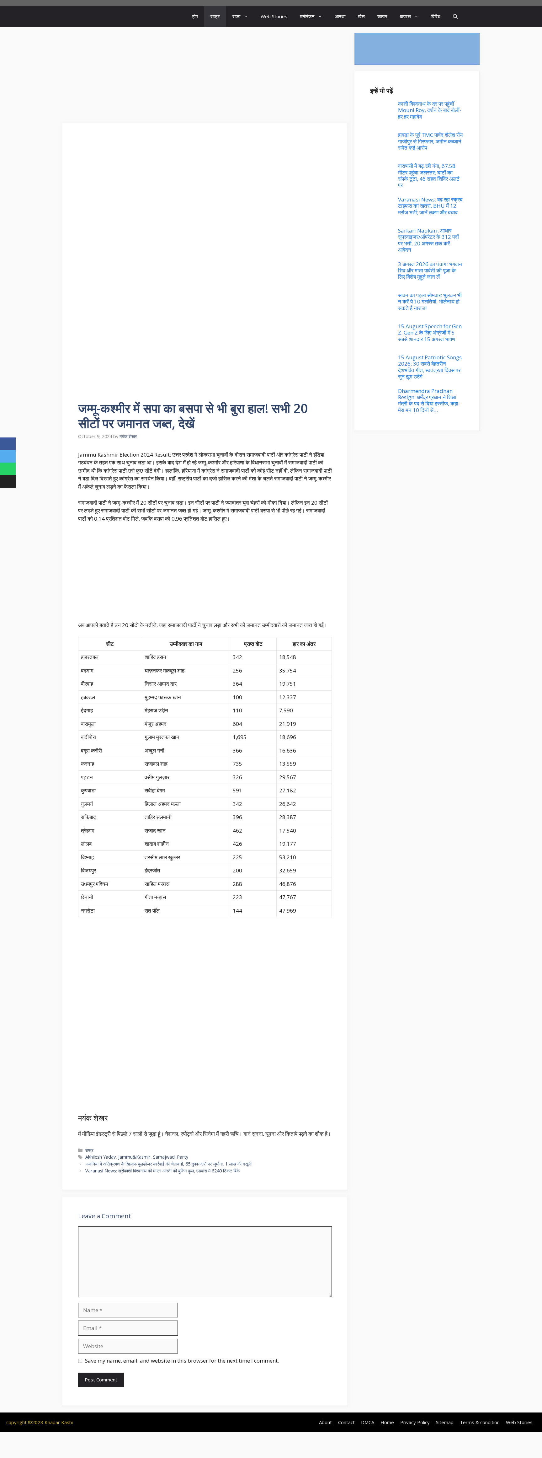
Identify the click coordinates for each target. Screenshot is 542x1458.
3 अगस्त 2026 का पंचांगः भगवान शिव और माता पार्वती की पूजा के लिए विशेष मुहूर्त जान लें (430, 270)
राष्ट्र (215, 16)
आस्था (340, 16)
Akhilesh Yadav (100, 1157)
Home (387, 1422)
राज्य (236, 16)
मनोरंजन (307, 16)
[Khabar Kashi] (85, 16)
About (325, 1422)
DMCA (367, 1422)
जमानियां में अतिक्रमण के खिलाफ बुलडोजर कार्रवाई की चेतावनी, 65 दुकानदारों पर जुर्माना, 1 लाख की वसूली (168, 1164)
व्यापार (382, 16)
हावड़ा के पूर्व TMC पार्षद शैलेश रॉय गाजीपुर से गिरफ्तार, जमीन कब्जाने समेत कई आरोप (430, 141)
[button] (455, 16)
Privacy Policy (415, 1422)
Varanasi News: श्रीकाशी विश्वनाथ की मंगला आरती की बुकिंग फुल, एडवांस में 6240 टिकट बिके (162, 1171)
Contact (346, 1422)
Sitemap (445, 1422)
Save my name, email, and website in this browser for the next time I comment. (182, 1360)
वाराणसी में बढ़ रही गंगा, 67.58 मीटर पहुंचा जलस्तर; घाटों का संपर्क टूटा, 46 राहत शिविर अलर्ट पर (429, 175)
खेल (361, 16)
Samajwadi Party (170, 1157)
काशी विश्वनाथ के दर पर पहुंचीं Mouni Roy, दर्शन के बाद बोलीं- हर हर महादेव (429, 110)
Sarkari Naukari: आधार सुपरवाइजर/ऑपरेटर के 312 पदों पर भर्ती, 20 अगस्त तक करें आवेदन (428, 240)
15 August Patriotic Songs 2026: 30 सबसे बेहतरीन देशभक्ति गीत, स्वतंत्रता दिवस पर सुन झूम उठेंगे (430, 367)
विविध (435, 16)
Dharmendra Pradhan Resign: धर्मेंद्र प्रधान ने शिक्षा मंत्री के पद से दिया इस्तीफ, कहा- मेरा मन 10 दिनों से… (429, 400)
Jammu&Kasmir (134, 1157)
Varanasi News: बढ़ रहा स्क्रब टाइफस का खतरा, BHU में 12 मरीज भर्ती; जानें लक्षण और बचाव (430, 206)
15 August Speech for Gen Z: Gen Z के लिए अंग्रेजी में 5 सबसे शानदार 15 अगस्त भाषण (430, 333)
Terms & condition (480, 1422)
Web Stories (274, 16)
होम (195, 16)
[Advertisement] (205, 77)
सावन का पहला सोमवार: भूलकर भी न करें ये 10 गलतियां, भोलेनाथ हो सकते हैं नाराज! (430, 302)
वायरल (405, 16)
